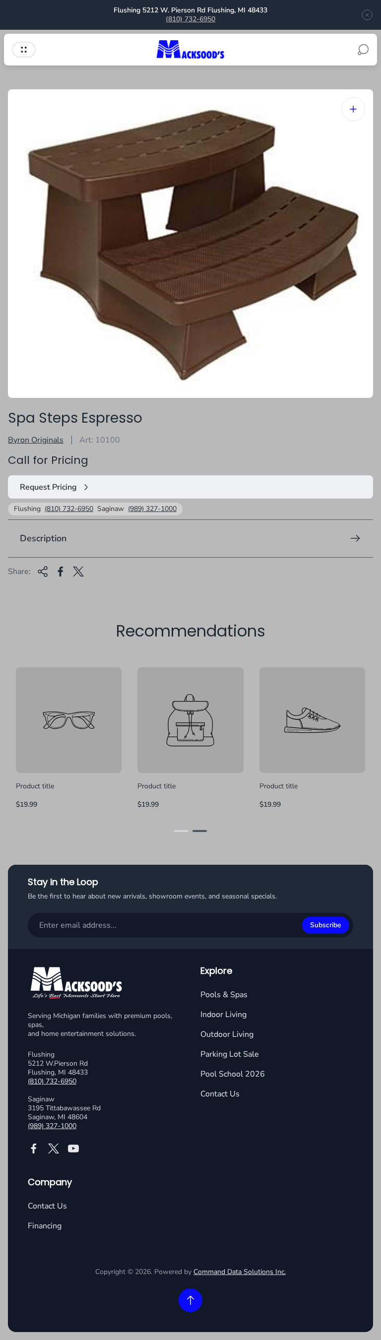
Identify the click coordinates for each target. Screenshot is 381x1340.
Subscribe (325, 925)
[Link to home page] (77, 984)
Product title (35, 786)
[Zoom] (353, 109)
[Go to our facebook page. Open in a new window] (34, 1148)
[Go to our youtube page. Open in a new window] (73, 1148)
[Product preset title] (69, 720)
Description (43, 538)
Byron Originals (36, 440)
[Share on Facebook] (60, 571)
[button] (181, 831)
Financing (45, 1225)
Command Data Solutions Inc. (239, 1271)
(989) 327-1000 (152, 509)
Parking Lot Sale (229, 1054)
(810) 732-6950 (190, 19)
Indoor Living (223, 1014)
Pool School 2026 (232, 1074)
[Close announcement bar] (367, 15)
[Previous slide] (48, 15)
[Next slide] (333, 15)
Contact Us (220, 1093)
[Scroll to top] (190, 1300)
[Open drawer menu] (24, 50)
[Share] (43, 571)
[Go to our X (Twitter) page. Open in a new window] (54, 1148)
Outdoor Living (227, 1034)
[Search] (363, 50)
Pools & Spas (224, 994)
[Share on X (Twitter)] (78, 571)
